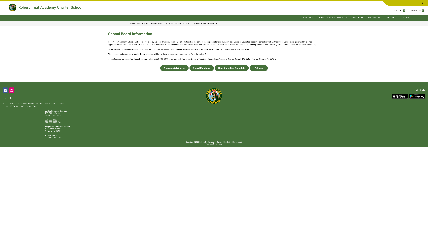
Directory (357, 18)
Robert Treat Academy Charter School (147, 23)
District (372, 18)
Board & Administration (331, 18)
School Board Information (205, 23)
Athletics (308, 18)
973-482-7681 (31, 106)
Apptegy (219, 144)
